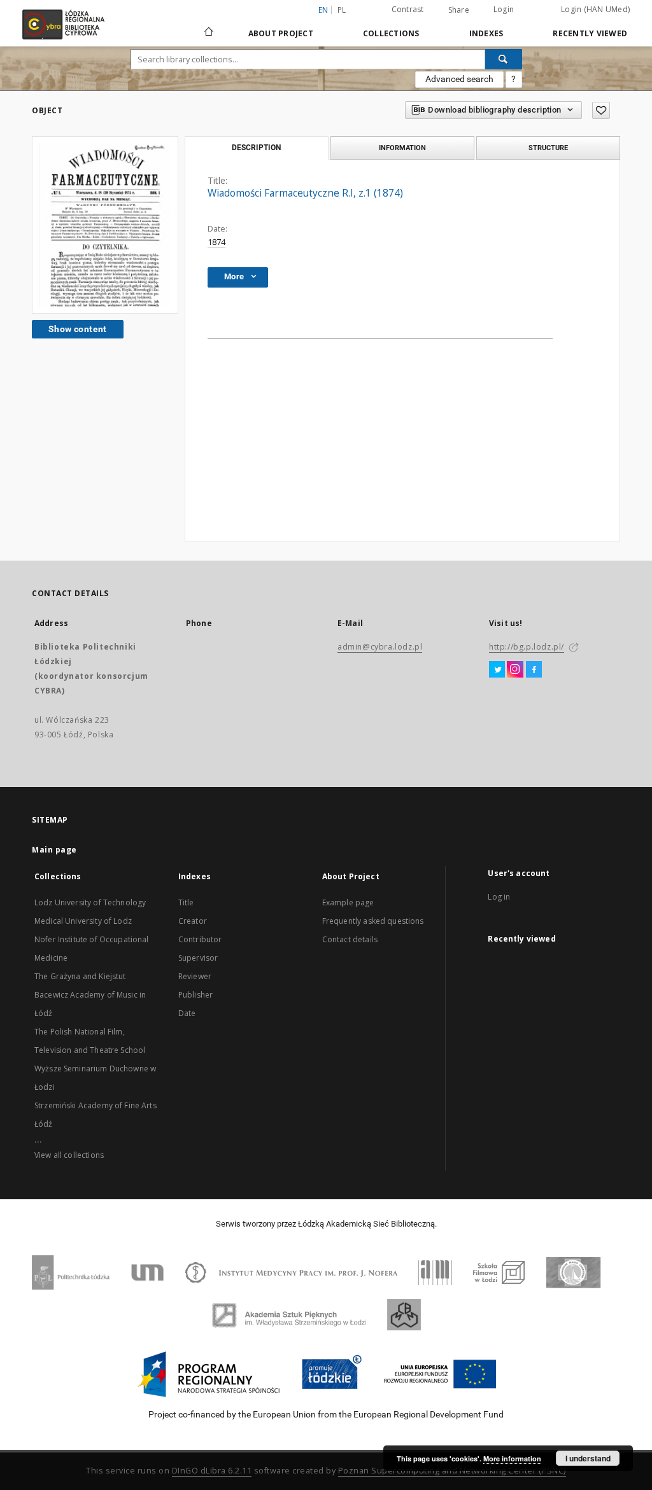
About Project (280, 33)
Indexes (486, 33)
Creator (192, 921)
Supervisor (198, 957)
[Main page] (208, 26)
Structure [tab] (548, 147)
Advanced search (459, 79)
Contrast (408, 9)
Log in (499, 896)
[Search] (503, 59)
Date (187, 1013)
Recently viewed (590, 33)
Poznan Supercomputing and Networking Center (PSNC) (452, 1470)
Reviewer (194, 976)
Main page (54, 849)
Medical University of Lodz (83, 921)
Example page (348, 902)
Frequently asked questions (373, 921)
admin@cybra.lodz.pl (379, 646)
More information (512, 1458)
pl (341, 10)
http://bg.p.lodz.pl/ (526, 646)
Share (458, 10)
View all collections (69, 1155)
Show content (77, 329)
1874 (216, 242)
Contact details (350, 939)
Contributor (200, 939)
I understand (588, 1458)
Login (503, 9)
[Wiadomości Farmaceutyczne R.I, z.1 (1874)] (105, 225)
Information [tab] (402, 147)
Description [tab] (256, 147)
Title (186, 902)
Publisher (195, 994)
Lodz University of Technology (90, 902)
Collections (391, 33)
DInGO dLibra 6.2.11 (212, 1470)
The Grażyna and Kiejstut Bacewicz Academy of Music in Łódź (90, 995)
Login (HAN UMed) (595, 9)
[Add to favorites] (601, 110)
